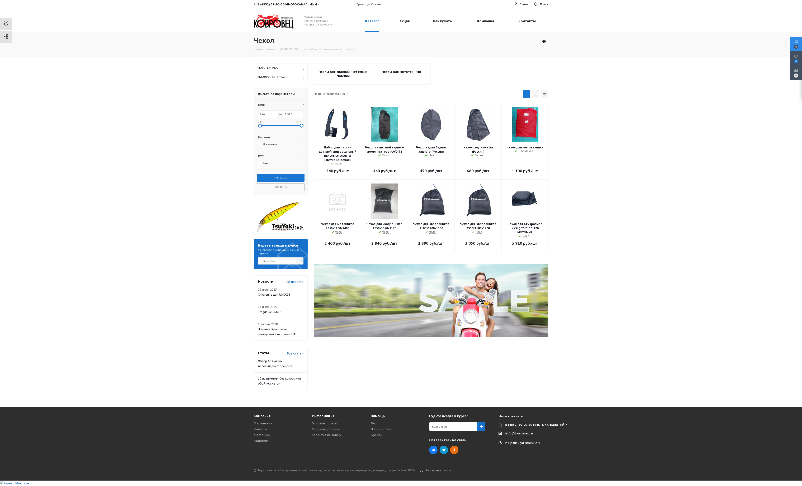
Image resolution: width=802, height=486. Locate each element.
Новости (260, 429)
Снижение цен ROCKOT (274, 294)
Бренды (377, 435)
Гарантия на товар (326, 435)
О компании (263, 423)
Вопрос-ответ (381, 429)
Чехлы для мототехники (401, 72)
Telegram (444, 450)
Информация (323, 416)
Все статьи (295, 353)
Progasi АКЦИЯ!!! (269, 312)
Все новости (293, 282)
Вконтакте (433, 450)
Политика (261, 441)
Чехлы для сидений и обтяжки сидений (343, 74)
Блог (374, 423)
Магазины (262, 435)
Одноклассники (454, 450)
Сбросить (280, 187)
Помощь (378, 416)
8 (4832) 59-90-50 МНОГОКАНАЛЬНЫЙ (535, 425)
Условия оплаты (324, 423)
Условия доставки (326, 429)
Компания (262, 416)
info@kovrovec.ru (519, 433)
